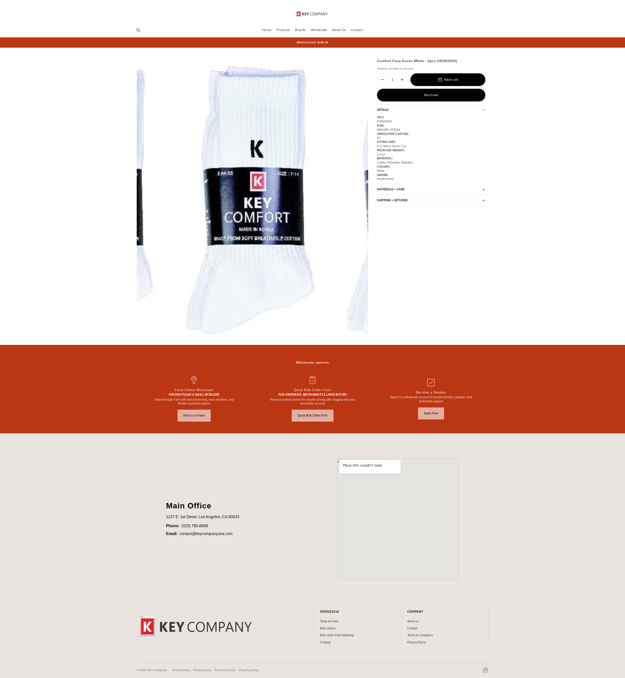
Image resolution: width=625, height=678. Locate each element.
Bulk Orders (328, 628)
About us (413, 621)
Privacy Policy (416, 642)
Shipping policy (249, 670)
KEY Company (157, 670)
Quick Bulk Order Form (313, 415)
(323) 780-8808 (194, 526)
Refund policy (181, 670)
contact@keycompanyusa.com (205, 534)
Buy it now (431, 95)
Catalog (325, 642)
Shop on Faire (329, 621)
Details (383, 110)
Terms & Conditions (420, 635)
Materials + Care (391, 189)
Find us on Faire (194, 415)
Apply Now (431, 413)
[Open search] (138, 30)
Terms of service (225, 670)
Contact (412, 628)
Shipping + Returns (392, 200)
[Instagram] (485, 670)
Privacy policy (202, 670)
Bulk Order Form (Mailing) (337, 635)
